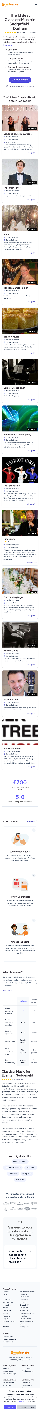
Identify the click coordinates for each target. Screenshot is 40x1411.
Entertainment (8, 1336)
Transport (6, 1327)
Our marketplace (9, 1383)
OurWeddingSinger (13, 597)
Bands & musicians (9, 1339)
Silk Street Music (12, 748)
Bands (5, 1294)
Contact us (26, 1383)
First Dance (13, 1174)
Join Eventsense (27, 1371)
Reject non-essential (27, 1407)
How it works (7, 1368)
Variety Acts (24, 1327)
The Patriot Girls (12, 485)
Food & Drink (24, 1311)
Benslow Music (11, 336)
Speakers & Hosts (9, 1321)
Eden (6, 234)
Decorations (7, 1305)
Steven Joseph (11, 699)
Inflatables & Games (27, 1313)
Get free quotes (20, 79)
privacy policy (20, 1401)
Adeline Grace (11, 650)
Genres (5, 1313)
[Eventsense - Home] (10, 4)
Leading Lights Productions (18, 133)
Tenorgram (9, 538)
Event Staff (7, 1311)
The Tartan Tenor (12, 187)
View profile (31, 153)
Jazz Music (20, 1180)
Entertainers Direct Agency (17, 434)
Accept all (10, 1407)
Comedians (24, 1299)
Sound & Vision (25, 1319)
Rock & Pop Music (20, 1162)
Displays (5, 1308)
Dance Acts (24, 1302)
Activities (6, 1292)
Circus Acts (7, 1299)
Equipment (24, 1308)
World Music (30, 1168)
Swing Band (26, 1174)
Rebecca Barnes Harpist (16, 287)
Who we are (7, 1385)
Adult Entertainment (27, 1292)
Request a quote (8, 1371)
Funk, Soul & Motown (13, 1168)
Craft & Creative (8, 1302)
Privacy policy (27, 1385)
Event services (8, 1342)
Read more (7, 45)
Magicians (6, 1316)
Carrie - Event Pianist (14, 387)
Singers (5, 1319)
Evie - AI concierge (9, 1374)
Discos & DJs (24, 1305)
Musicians (23, 1316)
